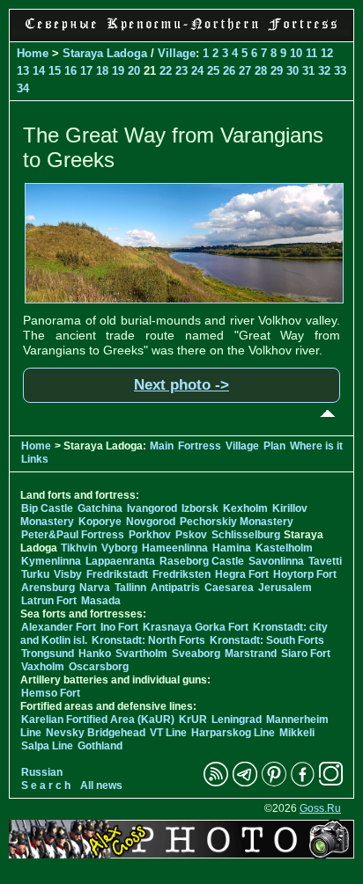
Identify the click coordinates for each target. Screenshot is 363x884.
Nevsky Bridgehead (95, 733)
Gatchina (100, 508)
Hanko (94, 653)
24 (197, 70)
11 (311, 53)
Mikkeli (297, 733)
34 (23, 88)
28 (261, 70)
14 (39, 70)
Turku (35, 574)
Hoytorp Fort (305, 574)
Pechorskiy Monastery (236, 521)
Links (34, 459)
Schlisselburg (245, 535)
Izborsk (200, 508)
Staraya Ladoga (105, 53)
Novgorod (150, 521)
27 (245, 70)
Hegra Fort (242, 574)
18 (102, 70)
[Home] (181, 32)
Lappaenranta (120, 561)
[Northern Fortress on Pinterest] (274, 783)
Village (177, 53)
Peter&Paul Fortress (72, 535)
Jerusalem (285, 587)
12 (327, 53)
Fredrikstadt (117, 574)
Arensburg (48, 587)
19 (118, 70)
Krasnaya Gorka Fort (195, 627)
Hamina (231, 548)
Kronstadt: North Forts (150, 640)
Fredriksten (181, 574)
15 (54, 70)
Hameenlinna (175, 548)
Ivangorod (152, 508)
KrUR (193, 719)
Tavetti (325, 561)
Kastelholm (284, 548)
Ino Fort (119, 627)
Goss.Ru (320, 808)
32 (324, 70)
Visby (68, 574)
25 (213, 70)
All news (101, 785)
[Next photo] (184, 299)
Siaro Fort (305, 653)
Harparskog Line (233, 733)
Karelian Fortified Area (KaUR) (97, 719)
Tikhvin (79, 548)
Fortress (199, 446)
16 (70, 70)
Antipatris (175, 587)
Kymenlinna (51, 561)
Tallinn (130, 587)
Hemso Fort (50, 693)
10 (296, 53)
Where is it (316, 446)
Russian (42, 772)
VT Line (168, 733)
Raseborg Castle (201, 561)
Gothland (100, 746)
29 (276, 70)
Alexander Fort (58, 627)
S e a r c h (45, 785)
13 (23, 70)
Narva (94, 587)
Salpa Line (47, 746)
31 (308, 70)
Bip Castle (47, 508)
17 (86, 70)
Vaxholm (42, 667)
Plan (274, 446)
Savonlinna (276, 561)
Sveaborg (196, 653)
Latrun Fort (49, 601)
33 (340, 70)
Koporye (100, 521)
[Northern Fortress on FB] (303, 783)
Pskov (191, 535)
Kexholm (245, 508)
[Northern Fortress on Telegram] (245, 783)
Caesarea (229, 587)
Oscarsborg (99, 667)
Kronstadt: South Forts (267, 640)
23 (181, 70)
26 (229, 70)
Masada (101, 601)
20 (134, 70)
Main (162, 446)
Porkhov (150, 535)
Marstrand (251, 653)
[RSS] (216, 783)
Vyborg (119, 548)
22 (165, 70)
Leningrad (236, 719)
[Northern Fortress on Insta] (331, 783)
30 (292, 70)
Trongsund (47, 653)
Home (32, 53)
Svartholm (141, 653)
